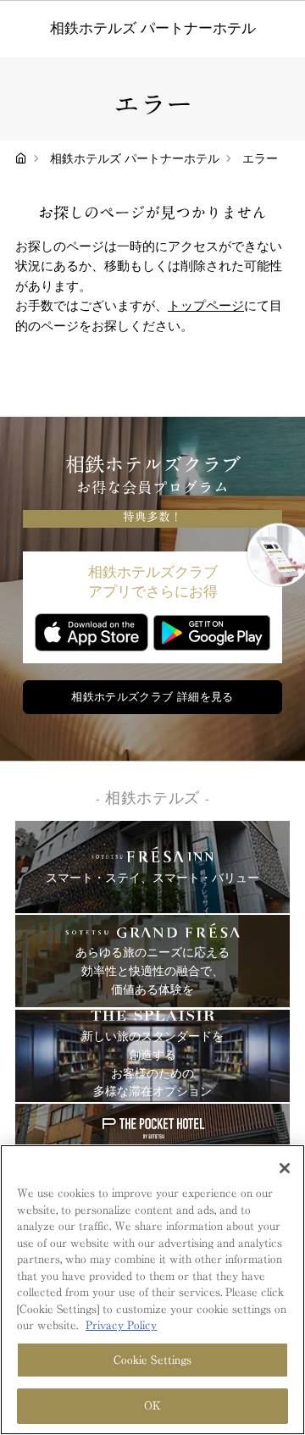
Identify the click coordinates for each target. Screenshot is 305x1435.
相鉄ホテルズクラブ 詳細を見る (152, 697)
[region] (152, 1289)
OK (152, 1405)
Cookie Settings (153, 1360)
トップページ (206, 306)
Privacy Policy (121, 1325)
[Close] (284, 1168)
